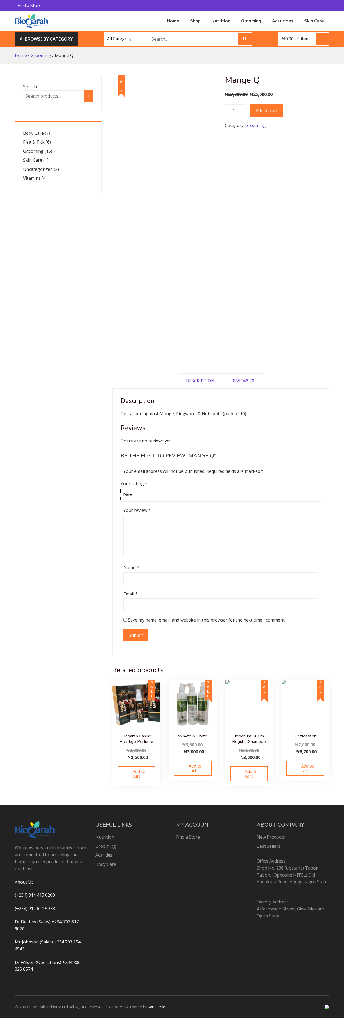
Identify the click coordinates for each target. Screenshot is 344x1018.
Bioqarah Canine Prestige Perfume (136, 739)
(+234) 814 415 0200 (35, 895)
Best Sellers (268, 846)
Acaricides (282, 21)
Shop (195, 21)
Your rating (134, 484)
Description (200, 381)
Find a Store (29, 5)
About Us (24, 882)
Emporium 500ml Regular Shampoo (249, 739)
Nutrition (221, 21)
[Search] (88, 96)
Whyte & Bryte (192, 736)
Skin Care (314, 21)
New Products (271, 837)
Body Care (105, 864)
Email (130, 594)
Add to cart (267, 110)
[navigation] (46, 39)
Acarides (103, 855)
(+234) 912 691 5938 (35, 908)
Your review (137, 510)
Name (131, 567)
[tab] (200, 381)
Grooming (251, 21)
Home (173, 21)
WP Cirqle (156, 1006)
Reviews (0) (243, 381)
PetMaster (305, 736)
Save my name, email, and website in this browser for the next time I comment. (206, 620)
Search (30, 87)
